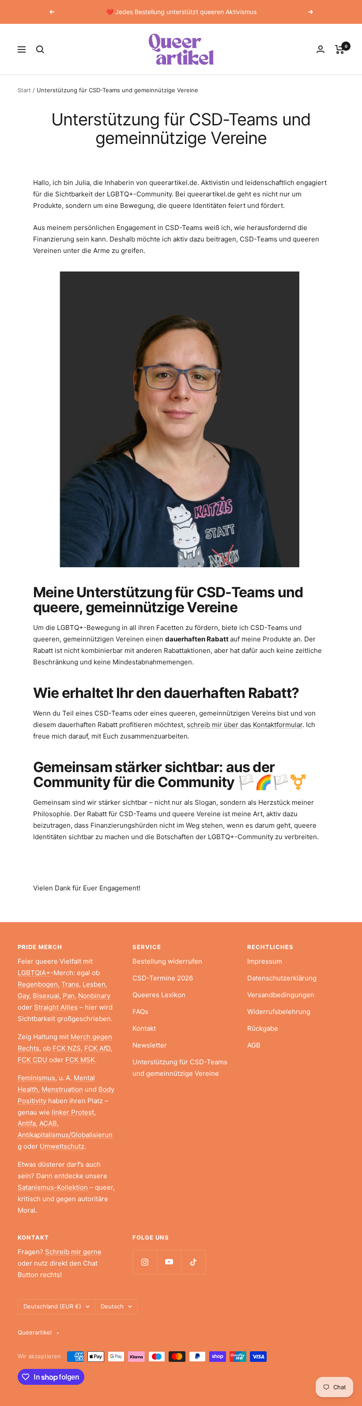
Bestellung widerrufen (167, 961)
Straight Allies (56, 1007)
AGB (253, 1045)
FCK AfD (97, 1048)
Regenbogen (38, 984)
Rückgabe (262, 1028)
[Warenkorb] (339, 49)
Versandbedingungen (280, 995)
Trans (70, 984)
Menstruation (62, 1089)
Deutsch (112, 1306)
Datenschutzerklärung (282, 978)
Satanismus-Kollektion (53, 1187)
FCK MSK (80, 1059)
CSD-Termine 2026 (162, 978)
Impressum (264, 961)
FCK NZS (67, 1048)
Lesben (94, 984)
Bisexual (46, 995)
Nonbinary (94, 995)
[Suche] (40, 49)
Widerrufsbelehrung (278, 1011)
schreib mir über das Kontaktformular (244, 724)
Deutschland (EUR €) (52, 1306)
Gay (23, 995)
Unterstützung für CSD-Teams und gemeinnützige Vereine (179, 1068)
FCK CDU (32, 1059)
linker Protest (73, 1112)
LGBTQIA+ (34, 973)
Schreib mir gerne (73, 1252)
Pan (69, 995)
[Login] (320, 49)
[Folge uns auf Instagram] (144, 1262)
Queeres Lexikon (158, 995)
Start (24, 90)
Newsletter (149, 1045)
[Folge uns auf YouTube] (169, 1262)
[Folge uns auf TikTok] (193, 1262)
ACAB (48, 1123)
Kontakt (144, 1028)
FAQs (140, 1011)
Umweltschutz (62, 1146)
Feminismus (36, 1078)
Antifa (27, 1123)
